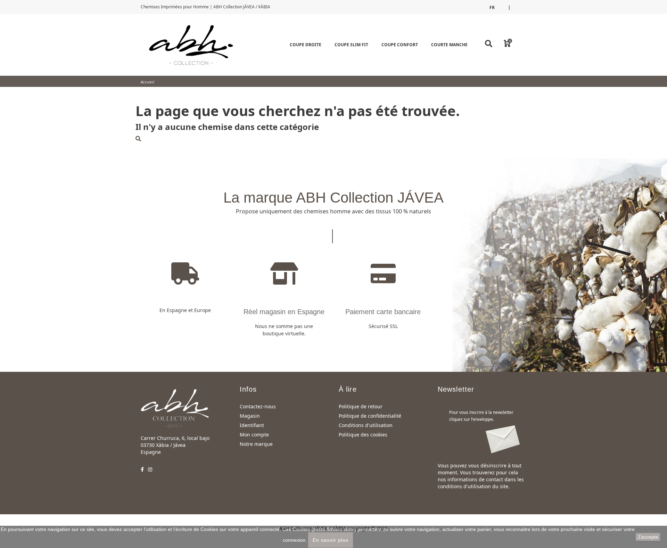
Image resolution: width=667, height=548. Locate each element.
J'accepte (647, 537)
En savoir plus (330, 540)
